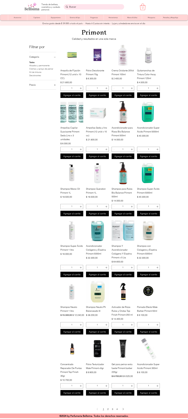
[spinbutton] (71, 88)
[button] (142, 7)
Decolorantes (35, 75)
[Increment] (81, 88)
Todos (32, 62)
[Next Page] (123, 409)
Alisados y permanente (39, 65)
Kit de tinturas (35, 72)
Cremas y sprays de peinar (41, 69)
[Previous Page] (97, 409)
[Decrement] (62, 88)
